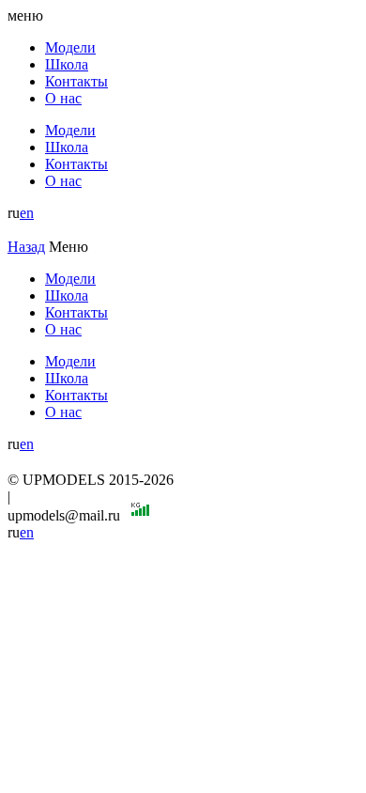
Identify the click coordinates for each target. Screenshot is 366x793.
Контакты (76, 81)
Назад (26, 247)
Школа (66, 64)
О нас (63, 98)
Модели (70, 47)
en (27, 213)
